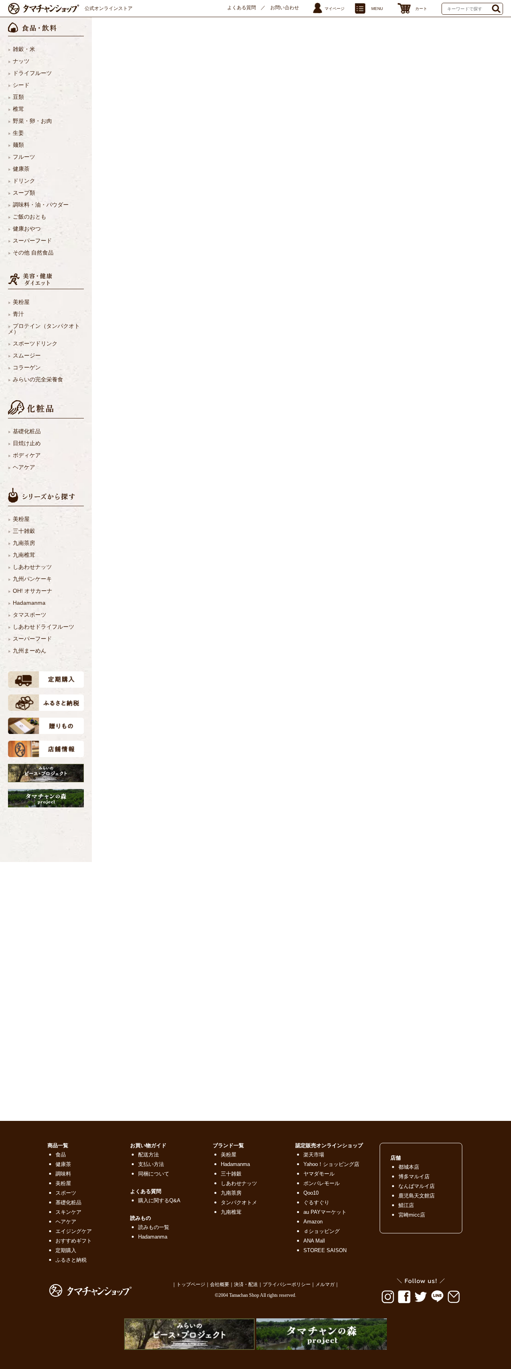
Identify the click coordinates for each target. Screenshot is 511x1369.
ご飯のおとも (29, 216)
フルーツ (24, 157)
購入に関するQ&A (159, 1200)
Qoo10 (311, 1193)
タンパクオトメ (239, 1202)
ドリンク (24, 180)
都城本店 (408, 1167)
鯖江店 (406, 1205)
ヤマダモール (319, 1174)
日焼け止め (27, 443)
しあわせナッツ (32, 567)
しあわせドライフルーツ (43, 626)
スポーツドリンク (35, 343)
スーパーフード (32, 240)
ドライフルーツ (32, 73)
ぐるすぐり (316, 1202)
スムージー (27, 355)
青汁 (18, 314)
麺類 (18, 145)
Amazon (313, 1222)
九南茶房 (24, 543)
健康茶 (21, 169)
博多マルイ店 (414, 1177)
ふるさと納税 (71, 1260)
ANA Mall (314, 1241)
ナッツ (21, 61)
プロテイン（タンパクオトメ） (44, 328)
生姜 (18, 133)
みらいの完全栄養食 (38, 379)
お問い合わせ (284, 7)
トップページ (190, 1284)
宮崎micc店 (411, 1215)
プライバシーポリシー (287, 1284)
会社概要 (219, 1284)
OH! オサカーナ (32, 591)
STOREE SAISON (325, 1250)
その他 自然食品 (33, 252)
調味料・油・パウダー (41, 204)
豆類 (18, 97)
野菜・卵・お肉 (32, 121)
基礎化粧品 (27, 431)
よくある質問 (241, 7)
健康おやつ (27, 228)
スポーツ (65, 1193)
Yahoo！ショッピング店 (331, 1164)
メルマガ (325, 1284)
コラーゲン (27, 367)
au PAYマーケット (325, 1212)
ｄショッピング (321, 1231)
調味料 (63, 1174)
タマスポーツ (29, 614)
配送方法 (148, 1155)
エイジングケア (73, 1231)
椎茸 (18, 109)
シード (21, 85)
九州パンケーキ (32, 579)
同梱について (153, 1174)
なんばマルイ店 (416, 1186)
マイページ (335, 8)
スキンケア (68, 1212)
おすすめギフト (73, 1241)
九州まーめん (29, 650)
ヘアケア (24, 467)
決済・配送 (246, 1284)
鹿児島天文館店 (416, 1196)
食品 (60, 1155)
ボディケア (27, 455)
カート (421, 8)
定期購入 (65, 1250)
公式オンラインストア (109, 8)
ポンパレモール (321, 1183)
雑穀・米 (24, 49)
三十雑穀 (24, 531)
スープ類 (24, 192)
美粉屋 (21, 302)
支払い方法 (151, 1164)
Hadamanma (29, 603)
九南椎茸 (24, 555)
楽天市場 (313, 1155)
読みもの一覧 (153, 1227)
